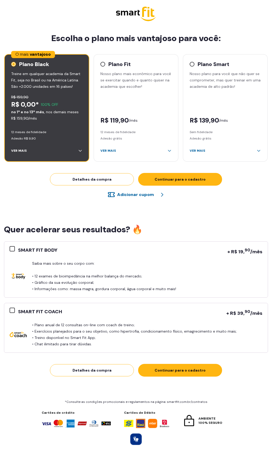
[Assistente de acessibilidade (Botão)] (136, 439)
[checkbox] (14, 249)
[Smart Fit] (136, 14)
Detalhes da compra (92, 179)
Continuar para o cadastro (180, 179)
